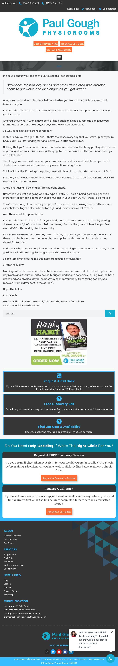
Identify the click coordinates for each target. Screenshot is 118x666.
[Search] (110, 313)
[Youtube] (59, 651)
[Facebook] (65, 651)
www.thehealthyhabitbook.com (22, 305)
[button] (59, 57)
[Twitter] (53, 651)
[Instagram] (47, 651)
